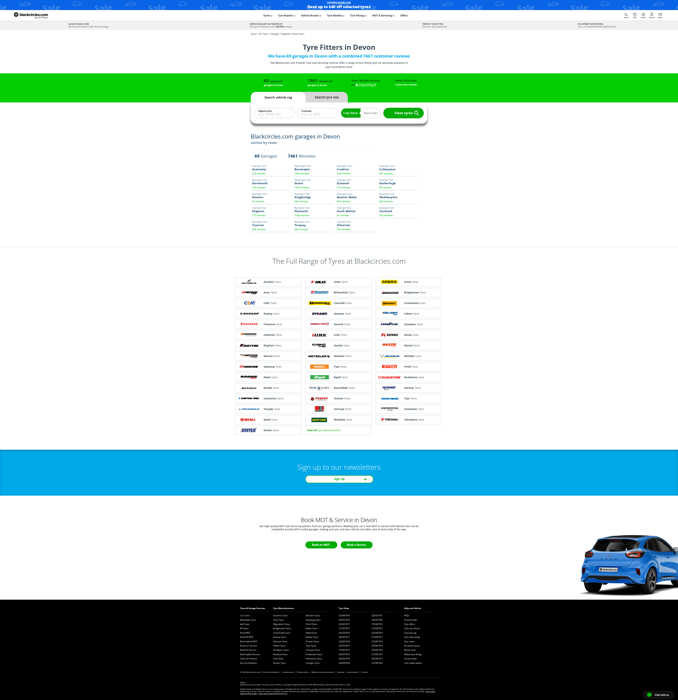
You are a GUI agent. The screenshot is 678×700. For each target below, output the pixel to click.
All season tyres (412, 645)
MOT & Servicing (382, 15)
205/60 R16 (377, 649)
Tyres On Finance (248, 658)
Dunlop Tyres (279, 637)
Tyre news (409, 641)
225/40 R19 (377, 632)
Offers (404, 15)
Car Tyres (245, 615)
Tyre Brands (285, 15)
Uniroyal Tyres (313, 649)
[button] (626, 15)
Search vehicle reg (278, 97)
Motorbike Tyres (248, 619)
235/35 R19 (344, 654)
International (352, 672)
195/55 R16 (344, 649)
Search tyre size (327, 97)
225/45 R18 (344, 641)
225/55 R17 (377, 615)
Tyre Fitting (357, 15)
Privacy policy (302, 672)
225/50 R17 (344, 645)
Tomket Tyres (312, 641)
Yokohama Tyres (314, 658)
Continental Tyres (281, 632)
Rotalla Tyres (312, 637)
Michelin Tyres (313, 615)
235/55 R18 (377, 619)
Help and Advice (412, 608)
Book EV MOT (246, 637)
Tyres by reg (410, 632)
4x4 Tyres (245, 624)
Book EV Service (248, 649)
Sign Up (339, 479)
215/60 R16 (377, 662)
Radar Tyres (312, 628)
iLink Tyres (278, 658)
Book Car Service (248, 645)
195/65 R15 (377, 624)
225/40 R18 (344, 615)
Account (652, 17)
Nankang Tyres (313, 619)
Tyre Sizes (344, 608)
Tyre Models (334, 15)
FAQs (406, 615)
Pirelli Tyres (311, 624)
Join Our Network (248, 662)
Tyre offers (409, 624)
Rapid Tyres (311, 632)
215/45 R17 (377, 628)
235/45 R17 (377, 658)
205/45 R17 (344, 637)
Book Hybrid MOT (248, 641)
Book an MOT (321, 545)
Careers (364, 672)
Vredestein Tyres (314, 654)
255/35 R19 (344, 632)
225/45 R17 (344, 624)
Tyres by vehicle (412, 628)
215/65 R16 (377, 641)
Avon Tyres (278, 619)
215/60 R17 (377, 637)
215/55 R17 (344, 628)
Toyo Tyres (311, 645)
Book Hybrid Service (250, 654)
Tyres (266, 15)
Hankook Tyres (280, 654)
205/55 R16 (344, 619)
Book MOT (245, 632)
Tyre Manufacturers (283, 608)
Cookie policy (288, 672)
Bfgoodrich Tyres (281, 624)
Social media (410, 658)
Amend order (410, 619)
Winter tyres (410, 649)
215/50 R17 (377, 654)
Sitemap (340, 672)
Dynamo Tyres (280, 641)
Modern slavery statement (322, 672)
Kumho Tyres (279, 662)
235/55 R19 (344, 658)
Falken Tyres (279, 645)
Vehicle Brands (310, 15)
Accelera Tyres (280, 615)
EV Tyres (244, 628)
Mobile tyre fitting (412, 654)
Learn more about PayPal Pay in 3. (273, 693)
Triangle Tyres (313, 662)
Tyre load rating (412, 637)
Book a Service (356, 545)
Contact (643, 17)
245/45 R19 (377, 645)
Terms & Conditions (271, 672)
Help (634, 17)
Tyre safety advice (413, 662)
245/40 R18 (344, 662)
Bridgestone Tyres (282, 628)
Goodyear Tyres (281, 649)
